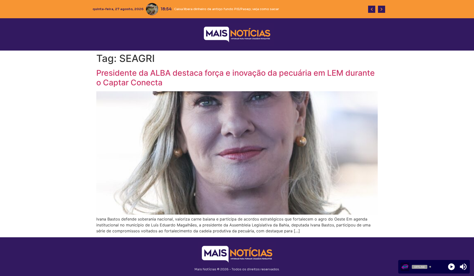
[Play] (451, 267)
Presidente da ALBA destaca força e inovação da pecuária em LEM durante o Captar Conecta (235, 77)
